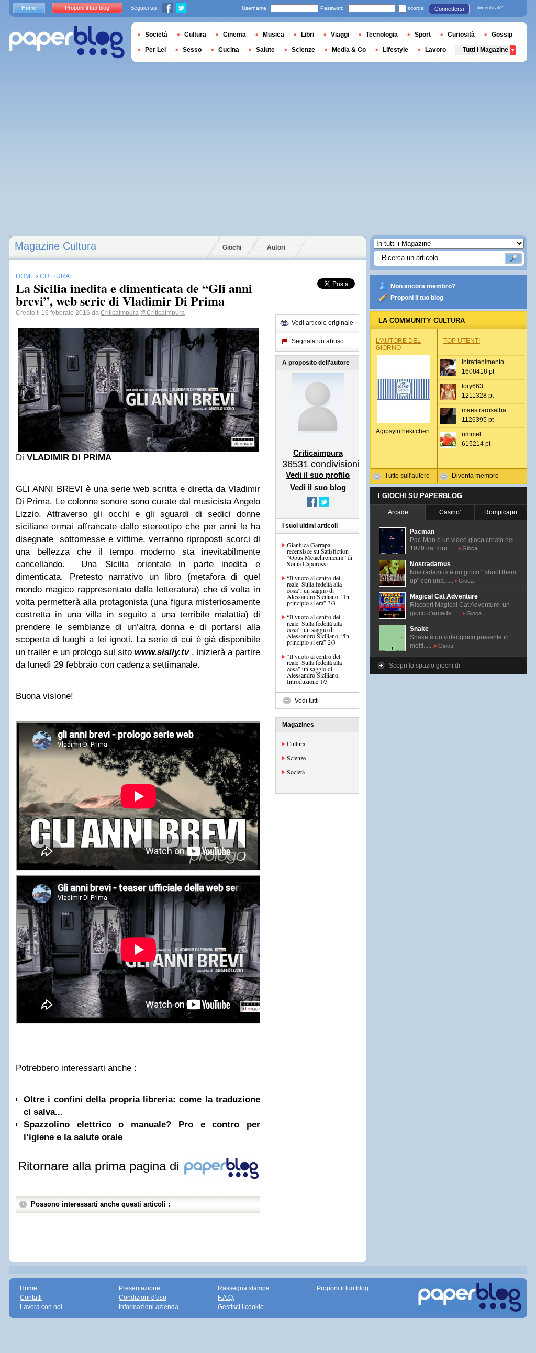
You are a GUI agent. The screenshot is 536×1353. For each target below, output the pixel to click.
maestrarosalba (484, 410)
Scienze (296, 757)
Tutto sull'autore (407, 475)
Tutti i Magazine (485, 49)
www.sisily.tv (162, 652)
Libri (307, 34)
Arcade (398, 512)
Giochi (231, 247)
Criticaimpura (119, 313)
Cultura (296, 743)
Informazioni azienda (148, 1307)
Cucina (228, 49)
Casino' (450, 512)
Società (296, 772)
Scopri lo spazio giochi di (424, 665)
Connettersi (449, 9)
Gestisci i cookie (241, 1307)
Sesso (192, 49)
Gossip (502, 34)
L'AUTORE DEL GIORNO (398, 344)
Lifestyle (395, 49)
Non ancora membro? (422, 286)
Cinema (234, 34)
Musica (273, 34)
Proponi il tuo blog (416, 297)
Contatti (31, 1297)
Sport (423, 34)
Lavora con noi (41, 1307)
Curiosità (461, 34)
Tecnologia (382, 34)
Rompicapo (500, 512)
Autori (276, 247)
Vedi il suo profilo (318, 474)
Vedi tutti (307, 700)
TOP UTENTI (461, 340)
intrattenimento (483, 362)
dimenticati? (490, 7)
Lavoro (435, 49)
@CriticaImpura (162, 313)
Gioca (469, 548)
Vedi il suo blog (318, 487)
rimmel (471, 434)
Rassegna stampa (244, 1288)
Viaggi (340, 34)
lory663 (472, 386)
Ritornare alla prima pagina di (100, 1166)
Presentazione (139, 1288)
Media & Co (349, 49)
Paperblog (67, 42)
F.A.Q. (226, 1297)
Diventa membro (475, 475)
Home (29, 8)
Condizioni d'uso (142, 1297)
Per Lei (155, 49)
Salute (265, 49)
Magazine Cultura (55, 246)
